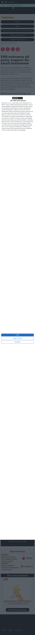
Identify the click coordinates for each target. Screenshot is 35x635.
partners (10, 103)
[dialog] (17, 317)
